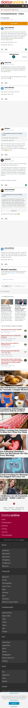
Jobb (4, 619)
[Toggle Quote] (3, 133)
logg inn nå (14, 272)
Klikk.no (22, 540)
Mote (4, 666)
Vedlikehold (6, 563)
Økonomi (5, 566)
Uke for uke (6, 586)
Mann (4, 678)
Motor (4, 686)
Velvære (4, 532)
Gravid (4, 580)
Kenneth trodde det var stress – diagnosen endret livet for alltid (21, 308)
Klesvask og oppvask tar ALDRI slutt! (10, 350)
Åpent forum (10, 19)
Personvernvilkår (20, 507)
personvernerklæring (14, 700)
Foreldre (6, 571)
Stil (3, 672)
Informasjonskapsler (16, 509)
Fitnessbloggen (6, 535)
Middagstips (6, 655)
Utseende (11, 507)
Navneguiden (7, 583)
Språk (4, 507)
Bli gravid (5, 577)
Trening (4, 529)
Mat (3, 628)
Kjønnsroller (6, 616)
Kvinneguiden (7, 607)
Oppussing (6, 557)
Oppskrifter (6, 645)
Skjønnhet (5, 675)
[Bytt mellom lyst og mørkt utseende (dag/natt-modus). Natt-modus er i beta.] (23, 509)
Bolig (4, 545)
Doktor (10, 515)
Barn (3, 596)
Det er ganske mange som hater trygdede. (11, 329)
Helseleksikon (6, 522)
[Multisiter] (2, 49)
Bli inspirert (6, 553)
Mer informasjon (14, 706)
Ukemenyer (6, 642)
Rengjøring (6, 560)
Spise (4, 648)
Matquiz (5, 661)
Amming (5, 592)
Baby (4, 589)
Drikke (4, 651)
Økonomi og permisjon (10, 602)
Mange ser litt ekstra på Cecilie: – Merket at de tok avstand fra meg (6, 308)
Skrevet (9, 29)
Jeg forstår (14, 703)
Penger (4, 631)
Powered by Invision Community (14, 511)
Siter (6, 49)
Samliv (4, 622)
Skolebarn (5, 599)
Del (7, 286)
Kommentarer (7, 613)
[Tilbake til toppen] (14, 503)
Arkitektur (5, 550)
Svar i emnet (14, 23)
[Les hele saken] (7, 302)
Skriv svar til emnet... (9, 279)
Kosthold (4, 526)
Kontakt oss (7, 509)
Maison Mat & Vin (8, 658)
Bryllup (4, 681)
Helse (3, 519)
